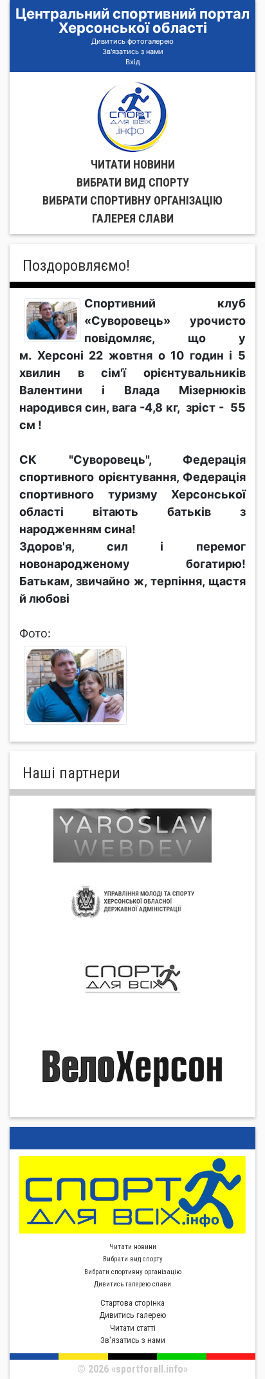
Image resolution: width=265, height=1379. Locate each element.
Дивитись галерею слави (132, 1284)
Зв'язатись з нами (132, 51)
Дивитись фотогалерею (132, 41)
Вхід (132, 61)
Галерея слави (133, 218)
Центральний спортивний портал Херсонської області (132, 20)
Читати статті (133, 1328)
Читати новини (133, 164)
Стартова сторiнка (132, 1303)
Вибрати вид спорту (133, 182)
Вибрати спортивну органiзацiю (132, 200)
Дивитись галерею (133, 1315)
